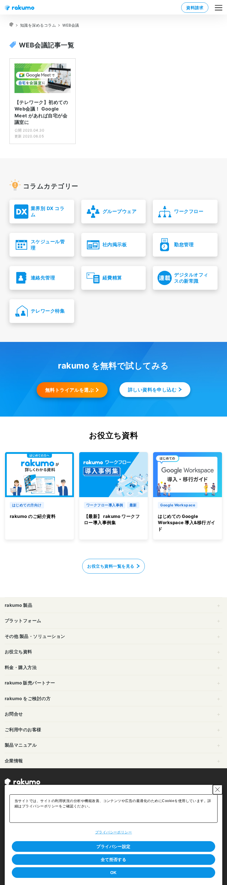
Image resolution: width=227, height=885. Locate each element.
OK (113, 872)
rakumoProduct (11, 25)
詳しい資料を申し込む (152, 390)
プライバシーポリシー (113, 832)
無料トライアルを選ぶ (69, 390)
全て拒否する (114, 859)
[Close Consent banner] (217, 789)
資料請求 (194, 7)
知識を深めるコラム (38, 25)
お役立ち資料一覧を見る (110, 566)
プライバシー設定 (113, 846)
